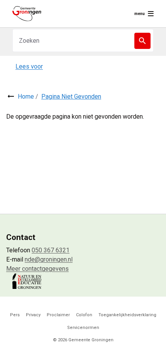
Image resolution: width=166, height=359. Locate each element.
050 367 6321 (50, 250)
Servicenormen (83, 327)
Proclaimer (58, 314)
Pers (15, 314)
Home (26, 96)
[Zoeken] (142, 41)
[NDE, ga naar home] (26, 13)
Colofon (84, 314)
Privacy (33, 314)
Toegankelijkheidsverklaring (127, 314)
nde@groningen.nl (49, 259)
